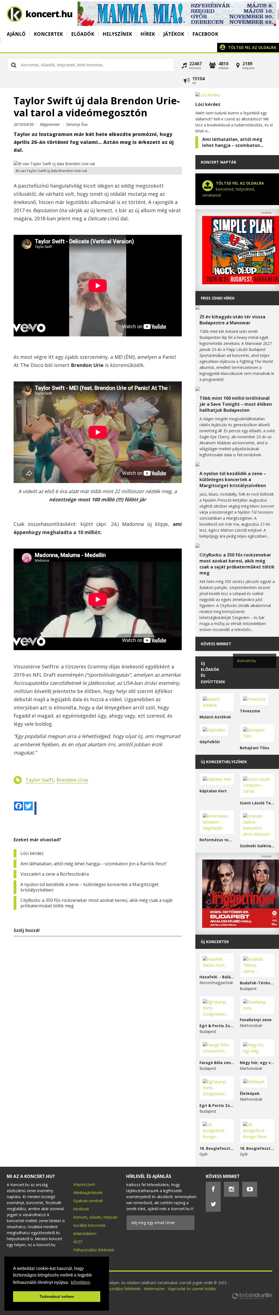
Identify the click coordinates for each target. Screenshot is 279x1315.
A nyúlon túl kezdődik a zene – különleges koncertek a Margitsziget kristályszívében (89, 887)
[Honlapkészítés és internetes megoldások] (251, 1298)
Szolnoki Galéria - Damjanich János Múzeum (257, 845)
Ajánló (16, 34)
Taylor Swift (39, 780)
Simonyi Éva (76, 124)
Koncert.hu (246, 660)
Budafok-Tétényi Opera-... (257, 982)
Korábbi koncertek (89, 1225)
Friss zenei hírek (218, 298)
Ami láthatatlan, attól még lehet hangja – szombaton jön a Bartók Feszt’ (93, 863)
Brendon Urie (72, 780)
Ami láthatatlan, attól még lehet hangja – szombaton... (232, 142)
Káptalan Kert (213, 790)
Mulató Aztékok (215, 716)
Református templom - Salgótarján (217, 839)
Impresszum (84, 1184)
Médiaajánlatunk (87, 1192)
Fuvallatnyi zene (256, 1019)
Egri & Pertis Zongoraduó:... (217, 1025)
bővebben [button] (80, 1282)
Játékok (173, 34)
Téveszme (250, 710)
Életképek (250, 1093)
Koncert (80, 1217)
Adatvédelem (84, 1233)
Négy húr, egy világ (257, 1062)
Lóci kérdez (32, 853)
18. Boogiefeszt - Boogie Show (257, 1148)
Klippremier (50, 124)
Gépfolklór (209, 741)
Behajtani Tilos (254, 747)
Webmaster (155, 1288)
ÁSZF (78, 1241)
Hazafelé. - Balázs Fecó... (217, 976)
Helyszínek (117, 34)
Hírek (147, 34)
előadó (95, 1217)
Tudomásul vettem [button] (57, 1296)
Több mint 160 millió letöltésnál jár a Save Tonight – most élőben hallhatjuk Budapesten (235, 404)
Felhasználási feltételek (93, 1249)
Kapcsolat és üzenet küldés (192, 1288)
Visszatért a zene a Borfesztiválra (54, 874)
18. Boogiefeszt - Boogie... (217, 1148)
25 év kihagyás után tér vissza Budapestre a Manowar (232, 320)
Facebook (205, 34)
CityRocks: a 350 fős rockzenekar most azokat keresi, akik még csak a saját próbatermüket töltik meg (96, 903)
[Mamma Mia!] (177, 24)
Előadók (82, 34)
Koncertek (48, 34)
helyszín (110, 1217)
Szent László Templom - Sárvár (257, 802)
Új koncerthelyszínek (224, 761)
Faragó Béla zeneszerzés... (217, 1062)
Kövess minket (216, 643)
